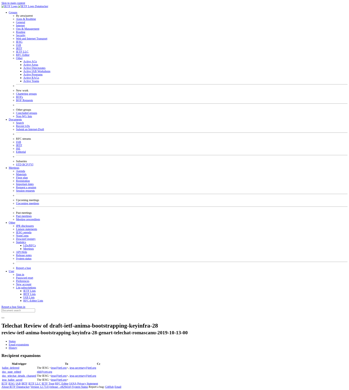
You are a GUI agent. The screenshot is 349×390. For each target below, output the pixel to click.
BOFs (19, 97)
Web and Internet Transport (31, 38)
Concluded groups (26, 113)
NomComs (22, 235)
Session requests (25, 190)
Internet (20, 25)
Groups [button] (13, 12)
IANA (73, 383)
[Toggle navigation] (2, 317)
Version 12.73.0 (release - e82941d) (51, 386)
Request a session (26, 187)
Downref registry (26, 238)
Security (20, 35)
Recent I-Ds (23, 126)
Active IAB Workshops (36, 71)
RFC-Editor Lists (33, 300)
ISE (18, 148)
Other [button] (12, 222)
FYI (31, 164)
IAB (18, 45)
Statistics (21, 242)
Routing (20, 32)
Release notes (24, 255)
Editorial (21, 151)
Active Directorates (34, 68)
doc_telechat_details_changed (19, 375)
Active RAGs (31, 77)
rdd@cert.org (44, 371)
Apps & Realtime (26, 19)
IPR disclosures (25, 225)
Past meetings (24, 216)
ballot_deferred (10, 367)
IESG (19, 41)
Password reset (24, 277)
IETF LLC (22, 51)
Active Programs (33, 74)
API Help (21, 252)
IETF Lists (29, 290)
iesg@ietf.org (59, 367)
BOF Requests (24, 100)
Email (118, 386)
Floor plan (22, 177)
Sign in (20, 274)
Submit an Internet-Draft (30, 129)
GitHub (109, 386)
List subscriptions (26, 287)
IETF (4, 383)
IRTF (19, 48)
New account (23, 284)
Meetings (28, 248)
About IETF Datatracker (15, 386)
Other (19, 58)
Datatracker (41, 6)
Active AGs (30, 61)
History (13, 347)
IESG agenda (23, 232)
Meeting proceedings (28, 219)
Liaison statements (26, 229)
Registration (23, 180)
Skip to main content (13, 3)
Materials (21, 174)
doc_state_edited (11, 371)
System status (23, 258)
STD (19, 164)
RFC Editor (22, 54)
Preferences (22, 281)
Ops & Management (27, 28)
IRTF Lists (29, 294)
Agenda (20, 171)
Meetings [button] (14, 167)
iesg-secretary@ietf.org (83, 367)
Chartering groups (26, 93)
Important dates (25, 184)
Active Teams (31, 81)
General (20, 22)
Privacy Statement (87, 383)
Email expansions (19, 344)
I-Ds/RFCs (29, 245)
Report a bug (23, 267)
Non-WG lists (24, 116)
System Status (80, 386)
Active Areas (30, 64)
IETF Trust (48, 383)
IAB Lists (29, 297)
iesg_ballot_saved (12, 379)
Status (12, 341)
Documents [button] (15, 119)
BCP (25, 164)
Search (20, 122)
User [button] (11, 271)
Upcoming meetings (27, 203)
